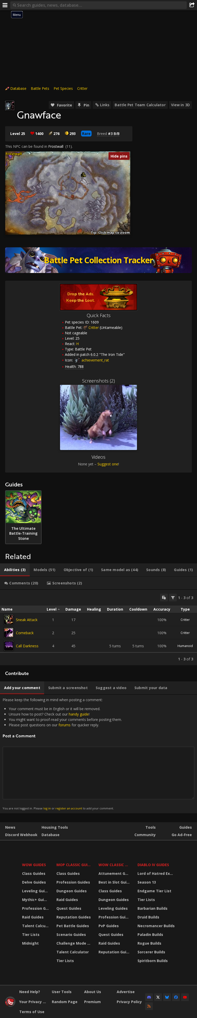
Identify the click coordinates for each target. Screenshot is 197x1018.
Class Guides (33, 873)
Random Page (64, 1001)
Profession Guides (36, 908)
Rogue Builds (149, 943)
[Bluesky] (167, 997)
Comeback (25, 632)
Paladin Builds (150, 934)
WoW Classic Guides (114, 864)
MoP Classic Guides (74, 864)
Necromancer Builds (156, 925)
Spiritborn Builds (152, 960)
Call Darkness (27, 645)
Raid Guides (33, 917)
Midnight (30, 943)
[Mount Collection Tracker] (98, 260)
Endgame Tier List (154, 890)
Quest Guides (68, 908)
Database (18, 88)
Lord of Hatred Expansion (156, 873)
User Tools (62, 991)
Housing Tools (55, 827)
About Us (92, 991)
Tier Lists (31, 934)
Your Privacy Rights (33, 1001)
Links (104, 104)
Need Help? (29, 991)
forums (64, 724)
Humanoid (185, 646)
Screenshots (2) (98, 381)
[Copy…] (164, 597)
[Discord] (149, 997)
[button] (84, 175)
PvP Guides (108, 925)
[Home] (10, 1005)
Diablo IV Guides (153, 864)
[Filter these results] (173, 597)
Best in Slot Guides (114, 882)
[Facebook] (176, 997)
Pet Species (63, 88)
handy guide (79, 714)
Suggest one (107, 464)
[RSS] (149, 1006)
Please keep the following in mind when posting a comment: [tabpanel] (62, 753)
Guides (185, 827)
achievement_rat (95, 360)
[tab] (15, 569)
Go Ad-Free (182, 834)
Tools (150, 827)
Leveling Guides (36, 890)
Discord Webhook (21, 834)
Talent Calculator (36, 925)
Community (145, 834)
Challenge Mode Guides (74, 943)
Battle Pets (40, 88)
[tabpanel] (98, 627)
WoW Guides (34, 864)
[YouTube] (185, 997)
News (10, 827)
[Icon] (10, 106)
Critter (82, 88)
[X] (158, 997)
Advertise (126, 991)
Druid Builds (148, 917)
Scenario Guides (71, 934)
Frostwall (55, 146)
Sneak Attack (26, 619)
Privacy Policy (129, 1001)
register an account (68, 808)
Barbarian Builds (152, 908)
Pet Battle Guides (72, 925)
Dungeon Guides (71, 890)
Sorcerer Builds (151, 952)
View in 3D (180, 104)
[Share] (192, 5)
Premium (92, 1001)
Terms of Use (31, 1011)
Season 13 (146, 882)
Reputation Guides (73, 917)
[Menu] (5, 5)
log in (47, 808)
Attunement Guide (114, 873)
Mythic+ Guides (36, 899)
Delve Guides (34, 882)
